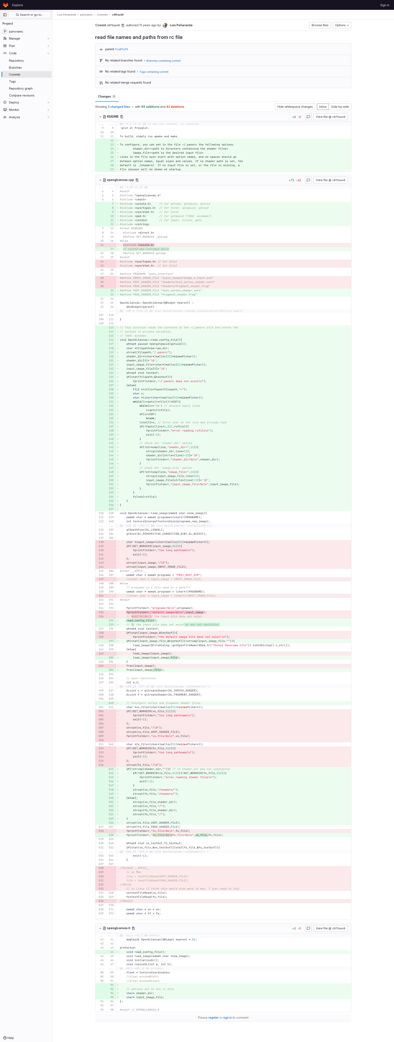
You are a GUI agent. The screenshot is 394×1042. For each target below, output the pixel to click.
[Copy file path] (121, 116)
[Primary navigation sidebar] (5, 14)
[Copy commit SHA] (122, 25)
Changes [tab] (106, 96)
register (213, 1017)
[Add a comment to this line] (95, 128)
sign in (227, 1017)
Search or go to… (31, 14)
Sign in (384, 5)
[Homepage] (5, 5)
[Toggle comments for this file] (308, 117)
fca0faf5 (121, 49)
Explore (17, 5)
